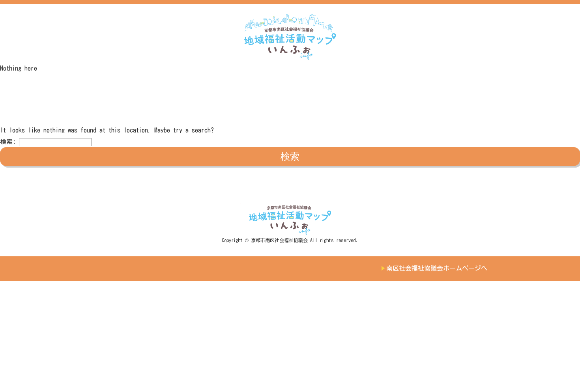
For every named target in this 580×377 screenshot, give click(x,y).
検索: (8, 141)
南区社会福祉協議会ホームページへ (436, 268)
